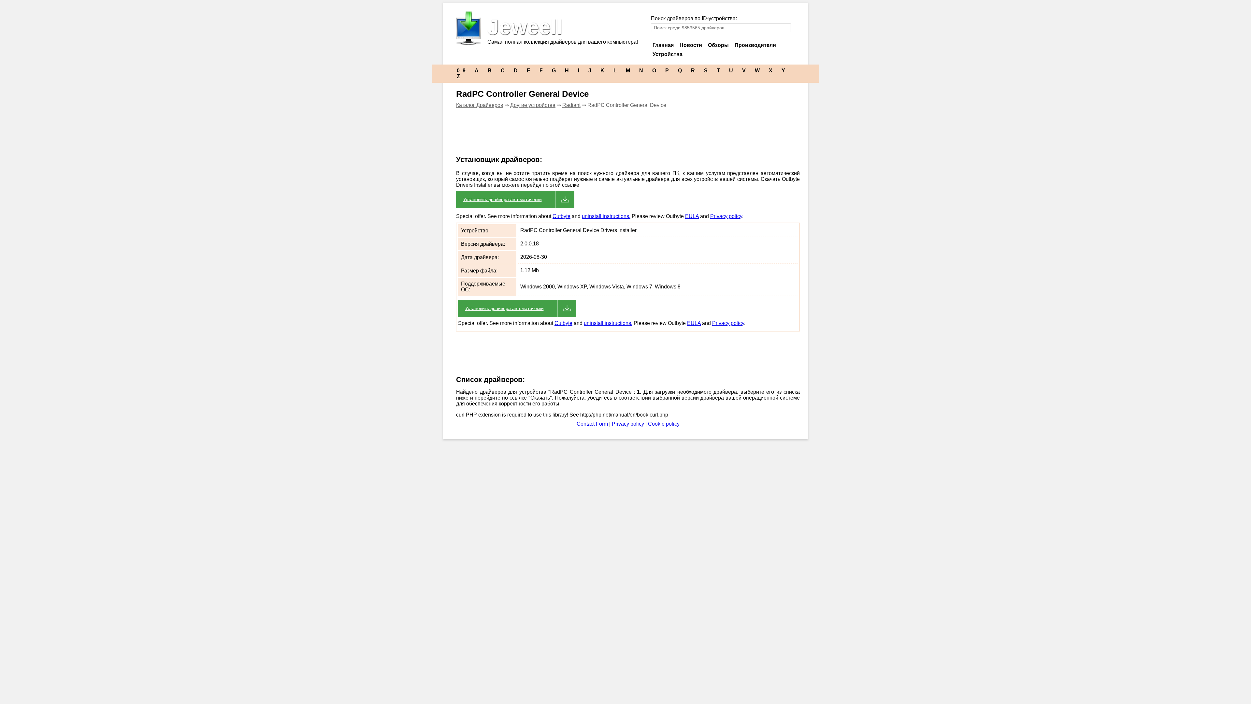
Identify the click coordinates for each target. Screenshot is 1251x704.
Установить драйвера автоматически (502, 199)
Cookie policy (664, 424)
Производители (755, 45)
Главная (663, 45)
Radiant (571, 105)
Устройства (668, 54)
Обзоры (718, 45)
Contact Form (592, 424)
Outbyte (561, 216)
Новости (691, 45)
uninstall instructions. (606, 216)
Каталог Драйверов (479, 105)
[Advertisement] (568, 136)
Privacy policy (726, 216)
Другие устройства (532, 105)
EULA (692, 216)
